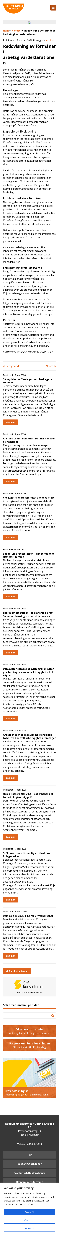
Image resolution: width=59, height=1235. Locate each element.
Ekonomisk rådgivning (29, 1182)
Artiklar (50, 40)
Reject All (29, 1228)
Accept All (29, 1211)
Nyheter (16, 30)
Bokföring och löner (30, 1164)
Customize (29, 1220)
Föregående (12, 366)
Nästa (50, 366)
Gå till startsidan (18, 970)
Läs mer (10, 422)
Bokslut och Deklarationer (29, 1173)
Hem (6, 30)
